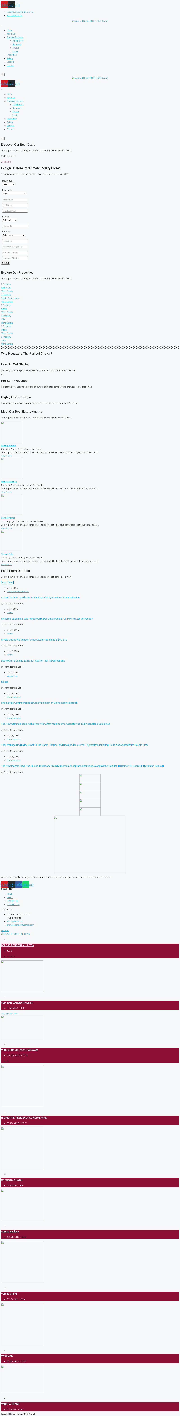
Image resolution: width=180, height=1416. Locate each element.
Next (11, 582)
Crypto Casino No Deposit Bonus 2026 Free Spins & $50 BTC (34, 639)
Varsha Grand (9, 1293)
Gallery (10, 58)
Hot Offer (14, 1013)
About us (11, 34)
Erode (15, 51)
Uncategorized (14, 697)
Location (6, 216)
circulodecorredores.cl (18, 591)
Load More (6, 162)
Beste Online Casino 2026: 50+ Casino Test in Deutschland (33, 660)
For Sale (5, 930)
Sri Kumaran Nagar (11, 1179)
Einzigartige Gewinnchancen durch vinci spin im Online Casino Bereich (39, 702)
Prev (4, 582)
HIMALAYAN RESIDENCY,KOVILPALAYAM (24, 1117)
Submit (5, 263)
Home (10, 30)
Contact (10, 65)
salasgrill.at (12, 676)
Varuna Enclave (10, 1231)
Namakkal (16, 44)
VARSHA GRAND (10, 1404)
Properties (12, 55)
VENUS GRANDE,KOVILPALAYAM (19, 1049)
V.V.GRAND (7, 1355)
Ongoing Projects (15, 37)
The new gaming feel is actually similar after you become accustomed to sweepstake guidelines (55, 724)
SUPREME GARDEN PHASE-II (17, 1002)
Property (6, 231)
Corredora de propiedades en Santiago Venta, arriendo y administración (40, 597)
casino (10, 612)
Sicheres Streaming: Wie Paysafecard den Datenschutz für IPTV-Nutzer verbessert (47, 618)
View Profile (6, 456)
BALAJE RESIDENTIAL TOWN (17, 945)
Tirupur (15, 48)
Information (7, 190)
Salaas (4, 681)
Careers (10, 62)
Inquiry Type (8, 181)
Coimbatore (18, 41)
